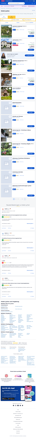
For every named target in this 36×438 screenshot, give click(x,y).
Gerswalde (28, 315)
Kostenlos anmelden (31, 6)
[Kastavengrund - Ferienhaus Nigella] (6, 148)
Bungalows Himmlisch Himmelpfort (4, 359)
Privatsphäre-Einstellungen (18, 421)
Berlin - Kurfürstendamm (13, 327)
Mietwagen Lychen (21, 350)
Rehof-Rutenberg (17, 102)
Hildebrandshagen (12, 315)
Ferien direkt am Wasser (31, 364)
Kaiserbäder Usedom (21, 329)
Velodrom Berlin (12, 325)
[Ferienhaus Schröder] (6, 177)
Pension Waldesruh (21, 359)
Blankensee (3, 319)
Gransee (11, 319)
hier (1, 14)
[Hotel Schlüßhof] (6, 93)
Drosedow (19, 315)
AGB (18, 425)
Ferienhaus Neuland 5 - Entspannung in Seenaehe (4, 361)
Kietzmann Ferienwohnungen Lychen (22, 185)
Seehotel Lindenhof (17, 26)
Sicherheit (18, 431)
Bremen (28, 334)
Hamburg (28, 333)
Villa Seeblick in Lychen (30, 363)
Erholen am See (12, 358)
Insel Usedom (3, 330)
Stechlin (2, 314)
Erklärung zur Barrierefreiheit (18, 429)
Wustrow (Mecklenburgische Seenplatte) (13, 317)
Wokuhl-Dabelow (29, 314)
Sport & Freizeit (3, 348)
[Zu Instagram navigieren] (15, 405)
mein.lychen (16, 39)
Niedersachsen (3, 335)
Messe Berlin (29, 325)
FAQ (18, 409)
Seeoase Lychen (20, 357)
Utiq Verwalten (18, 423)
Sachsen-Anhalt (20, 335)
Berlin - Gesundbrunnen (13, 326)
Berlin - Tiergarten (21, 326)
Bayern (2, 333)
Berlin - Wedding (29, 326)
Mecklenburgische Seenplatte (4, 326)
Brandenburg (20, 333)
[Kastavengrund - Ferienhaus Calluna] (6, 135)
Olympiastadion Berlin (4, 327)
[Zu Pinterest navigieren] (20, 405)
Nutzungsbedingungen (18, 417)
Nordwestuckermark (13, 320)
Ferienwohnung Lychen (18, 306)
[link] (32, 3)
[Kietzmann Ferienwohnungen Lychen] (6, 190)
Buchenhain (20, 314)
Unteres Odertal (20, 325)
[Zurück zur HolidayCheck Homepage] (3, 3)
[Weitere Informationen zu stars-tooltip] (26, 26)
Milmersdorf (29, 316)
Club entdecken (24, 6)
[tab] (4, 17)
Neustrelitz (20, 316)
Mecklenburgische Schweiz (21, 328)
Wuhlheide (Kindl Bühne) (5, 329)
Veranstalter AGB (18, 415)
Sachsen (11, 337)
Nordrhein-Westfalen (13, 334)
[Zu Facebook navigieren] (13, 405)
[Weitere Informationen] (29, 46)
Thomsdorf (2, 316)
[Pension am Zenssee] (6, 121)
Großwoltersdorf (20, 320)
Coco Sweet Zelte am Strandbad (13, 360)
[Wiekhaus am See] (6, 79)
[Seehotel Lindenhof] (6, 31)
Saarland (19, 337)
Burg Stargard (20, 319)
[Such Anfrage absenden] (23, 3)
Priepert (28, 317)
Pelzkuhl (28, 319)
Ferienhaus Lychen (4, 306)
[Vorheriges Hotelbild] (2, 31)
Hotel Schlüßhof (17, 88)
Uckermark (28, 327)
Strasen (2, 322)
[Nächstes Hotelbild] (11, 31)
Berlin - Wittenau (21, 330)
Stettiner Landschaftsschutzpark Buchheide (13, 329)
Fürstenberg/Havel (30, 318)
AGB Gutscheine (18, 427)
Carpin (19, 318)
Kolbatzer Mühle (21, 358)
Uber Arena (28, 328)
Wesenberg (3, 320)
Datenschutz (18, 419)
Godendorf (11, 322)
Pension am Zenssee (18, 116)
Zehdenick (19, 321)
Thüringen (19, 334)
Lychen (2, 321)
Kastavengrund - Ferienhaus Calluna (22, 130)
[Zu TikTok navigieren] (18, 405)
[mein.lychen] (6, 45)
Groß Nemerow (12, 321)
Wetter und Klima (12, 348)
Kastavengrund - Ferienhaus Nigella (21, 143)
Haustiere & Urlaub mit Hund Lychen (7, 311)
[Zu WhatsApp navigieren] (22, 405)
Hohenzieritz (20, 317)
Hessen (11, 336)
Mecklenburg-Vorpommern (3, 337)
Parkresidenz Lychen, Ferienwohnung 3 (13, 361)
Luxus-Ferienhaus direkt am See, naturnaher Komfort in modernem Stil (31, 360)
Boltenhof (11, 314)
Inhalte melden (18, 411)
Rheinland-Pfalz (12, 335)
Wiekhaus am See (17, 74)
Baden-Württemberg (13, 333)
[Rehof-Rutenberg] (6, 107)
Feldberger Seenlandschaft (3, 318)
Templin (19, 322)
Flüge (19, 351)
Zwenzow (2, 315)
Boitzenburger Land (30, 321)
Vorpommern (3, 328)
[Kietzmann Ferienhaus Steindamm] (6, 163)
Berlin (19, 336)
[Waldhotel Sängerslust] (6, 65)
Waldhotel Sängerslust (18, 60)
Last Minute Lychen (21, 348)
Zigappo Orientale (21, 356)
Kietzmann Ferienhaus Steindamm (21, 158)
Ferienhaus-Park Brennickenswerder (13, 357)
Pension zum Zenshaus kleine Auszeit (30, 362)
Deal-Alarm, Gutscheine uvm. (18, 413)
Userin (28, 320)
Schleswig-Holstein (4, 334)
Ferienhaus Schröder (18, 172)
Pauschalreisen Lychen (22, 349)
